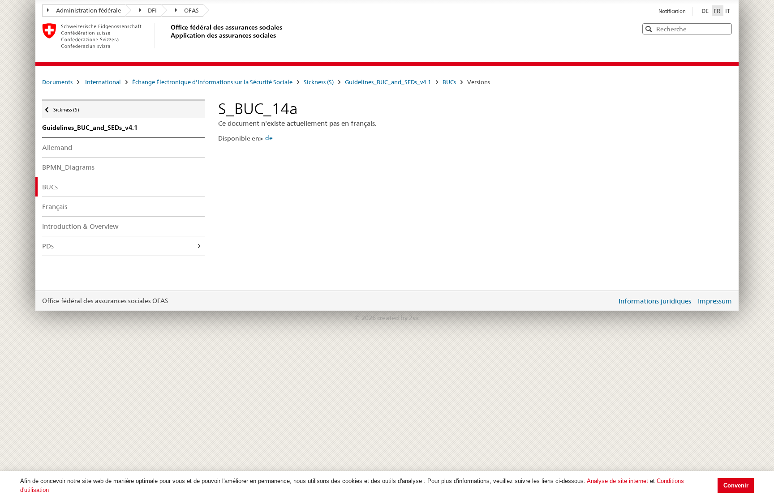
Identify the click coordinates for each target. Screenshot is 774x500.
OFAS (191, 10)
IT (727, 10)
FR (718, 10)
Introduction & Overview (80, 226)
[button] (724, 28)
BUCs (449, 81)
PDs (48, 246)
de (269, 137)
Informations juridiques (655, 301)
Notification (672, 11)
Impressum (715, 301)
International (103, 81)
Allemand (57, 147)
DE (705, 10)
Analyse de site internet (617, 481)
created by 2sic (398, 317)
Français (54, 206)
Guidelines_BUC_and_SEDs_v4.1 (388, 81)
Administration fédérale (88, 10)
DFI (152, 10)
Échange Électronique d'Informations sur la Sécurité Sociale (212, 81)
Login (608, 300)
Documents (57, 81)
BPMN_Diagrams (68, 167)
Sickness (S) (319, 81)
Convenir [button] (735, 485)
